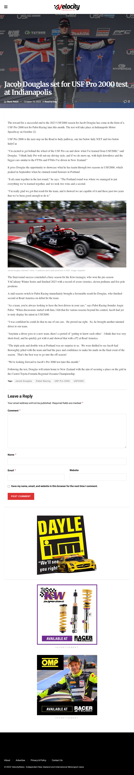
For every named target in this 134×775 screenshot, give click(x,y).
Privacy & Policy (38, 760)
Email (12, 470)
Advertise (20, 760)
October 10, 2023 (32, 101)
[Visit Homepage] (67, 6)
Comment (14, 410)
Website (74, 470)
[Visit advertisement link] (67, 614)
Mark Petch (12, 101)
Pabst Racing (43, 381)
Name (12, 455)
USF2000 (79, 381)
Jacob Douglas (23, 381)
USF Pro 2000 (62, 381)
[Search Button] (128, 7)
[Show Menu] (6, 7)
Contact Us (57, 760)
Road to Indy (51, 101)
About (7, 760)
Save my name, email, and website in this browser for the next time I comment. (54, 486)
